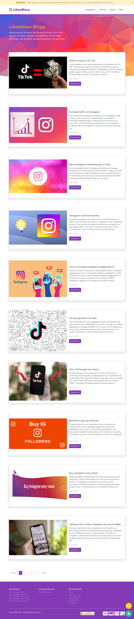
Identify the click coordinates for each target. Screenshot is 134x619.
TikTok (102, 10)
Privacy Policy (74, 599)
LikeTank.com (97, 3)
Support (71, 594)
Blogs (113, 10)
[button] (129, 614)
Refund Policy (74, 601)
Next (44, 573)
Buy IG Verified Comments (19, 601)
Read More (75, 84)
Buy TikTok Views (45, 592)
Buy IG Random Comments (19, 599)
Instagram (90, 10)
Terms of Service (75, 597)
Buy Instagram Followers (18, 594)
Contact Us (73, 603)
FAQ (121, 10)
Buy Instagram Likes (16, 592)
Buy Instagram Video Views (19, 597)
